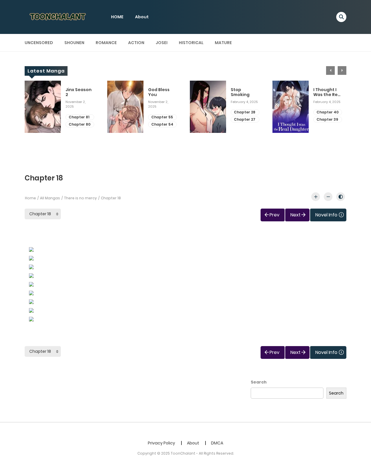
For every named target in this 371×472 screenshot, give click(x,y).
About (142, 17)
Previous (330, 70)
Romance (106, 43)
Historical (191, 43)
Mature (223, 43)
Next (342, 70)
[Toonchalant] (58, 16)
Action (136, 43)
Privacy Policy (161, 443)
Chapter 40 (328, 112)
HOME (117, 17)
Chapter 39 (327, 119)
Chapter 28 (244, 112)
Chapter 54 (162, 124)
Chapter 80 (79, 124)
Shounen (74, 43)
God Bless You (159, 92)
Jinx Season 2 (79, 92)
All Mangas (50, 198)
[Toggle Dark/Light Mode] (340, 196)
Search (259, 382)
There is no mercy (80, 198)
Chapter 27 (244, 119)
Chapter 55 (162, 117)
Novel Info (326, 214)
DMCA (217, 443)
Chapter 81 (79, 117)
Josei (162, 43)
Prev (274, 214)
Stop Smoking (240, 92)
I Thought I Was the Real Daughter (327, 92)
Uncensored (39, 43)
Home (30, 198)
